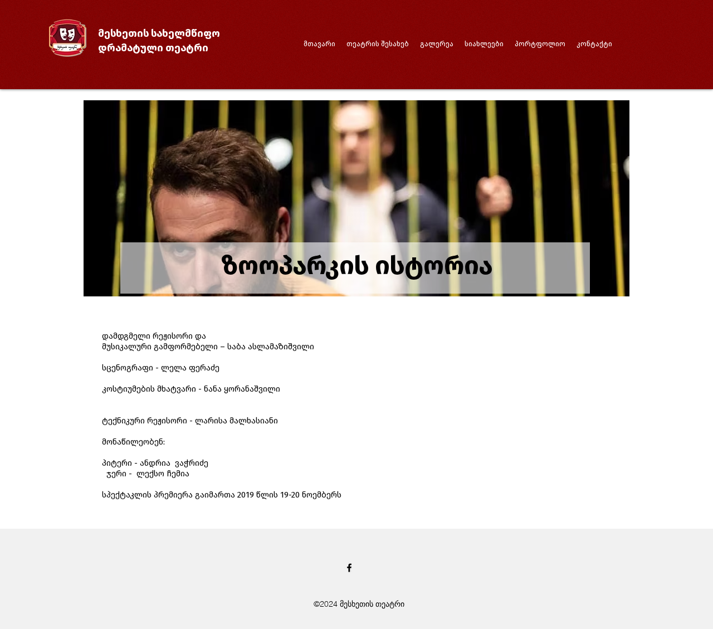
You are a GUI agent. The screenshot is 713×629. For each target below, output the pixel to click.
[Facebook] (349, 567)
